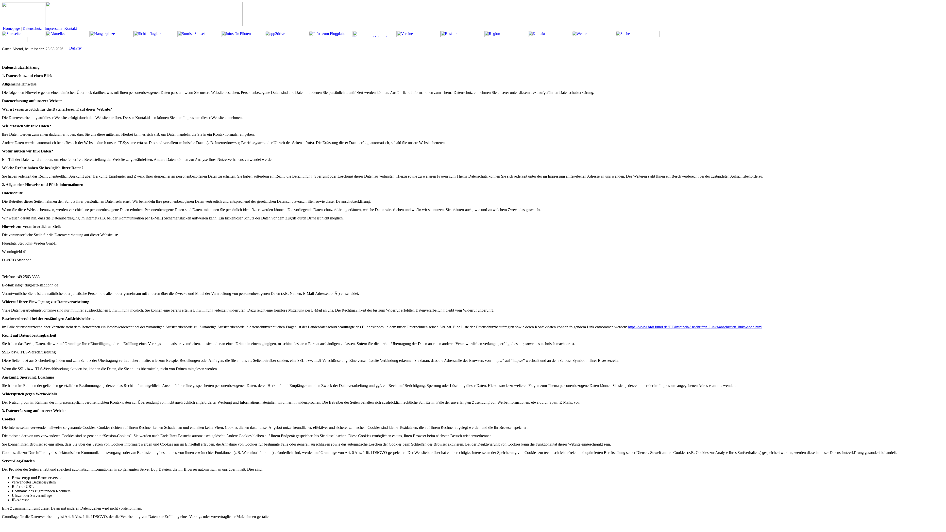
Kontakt (70, 28)
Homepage (11, 28)
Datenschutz (32, 28)
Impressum (53, 28)
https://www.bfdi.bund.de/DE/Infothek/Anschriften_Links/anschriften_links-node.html (695, 327)
